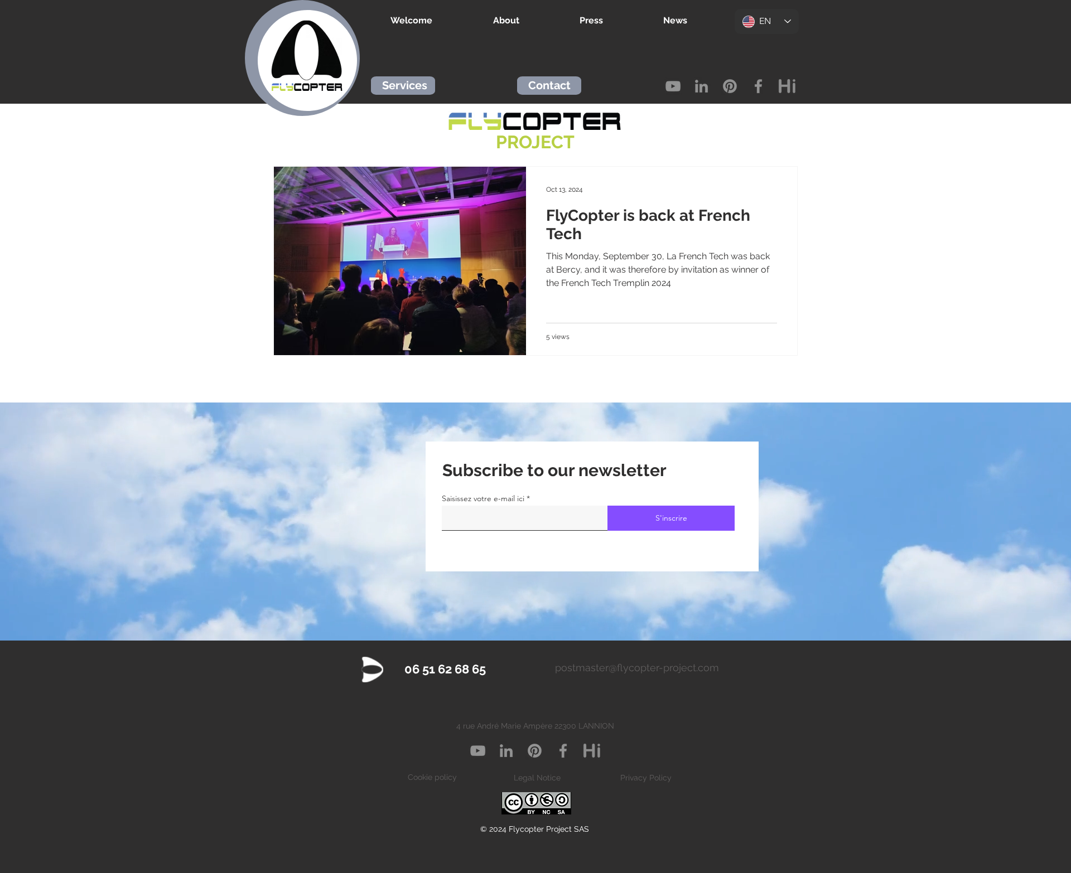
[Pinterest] (730, 86)
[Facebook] (758, 86)
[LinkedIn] (701, 86)
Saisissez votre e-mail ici (483, 498)
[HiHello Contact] (787, 86)
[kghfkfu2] (591, 750)
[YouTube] (673, 86)
